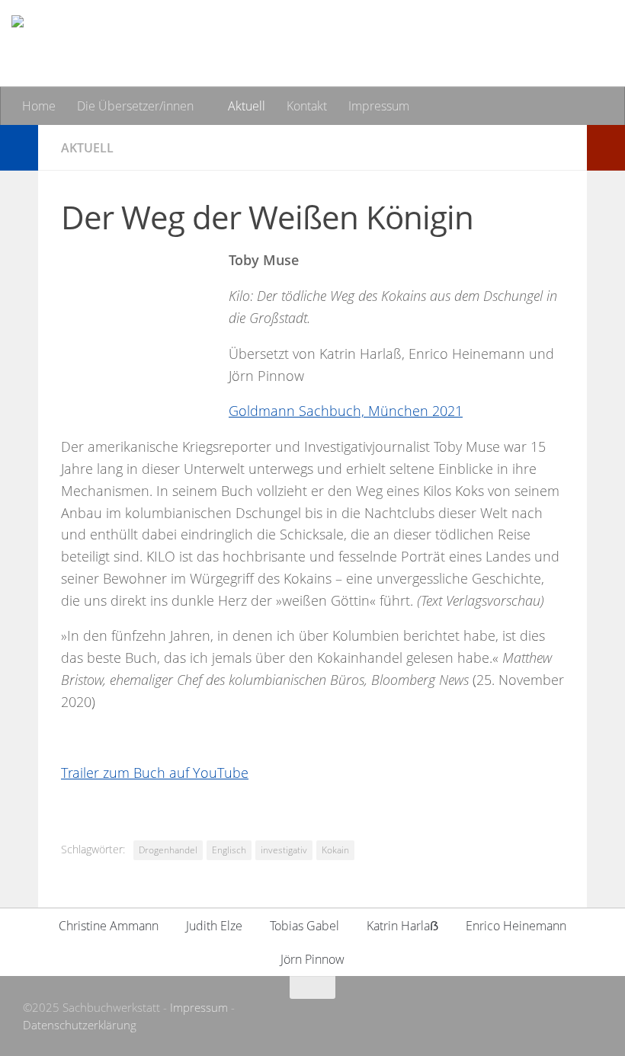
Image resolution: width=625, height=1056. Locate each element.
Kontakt (307, 106)
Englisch (229, 849)
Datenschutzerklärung (79, 1024)
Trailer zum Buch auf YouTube (154, 772)
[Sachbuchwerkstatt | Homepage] (163, 43)
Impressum (378, 106)
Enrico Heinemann (516, 925)
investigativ (284, 849)
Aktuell (246, 106)
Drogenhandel (168, 849)
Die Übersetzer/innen (135, 106)
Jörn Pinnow (312, 959)
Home (39, 106)
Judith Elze (214, 925)
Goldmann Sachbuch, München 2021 (346, 411)
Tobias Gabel (304, 925)
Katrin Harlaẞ (402, 925)
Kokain (335, 849)
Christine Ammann (109, 925)
